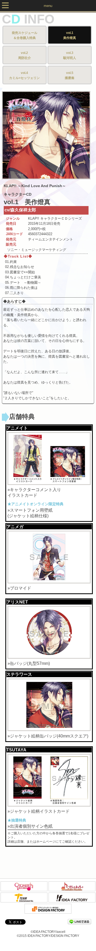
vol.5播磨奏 (69, 75)
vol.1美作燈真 (69, 35)
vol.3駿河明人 (69, 55)
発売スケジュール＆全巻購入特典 (24, 35)
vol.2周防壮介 (24, 55)
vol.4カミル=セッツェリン (24, 75)
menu (48, 6)
